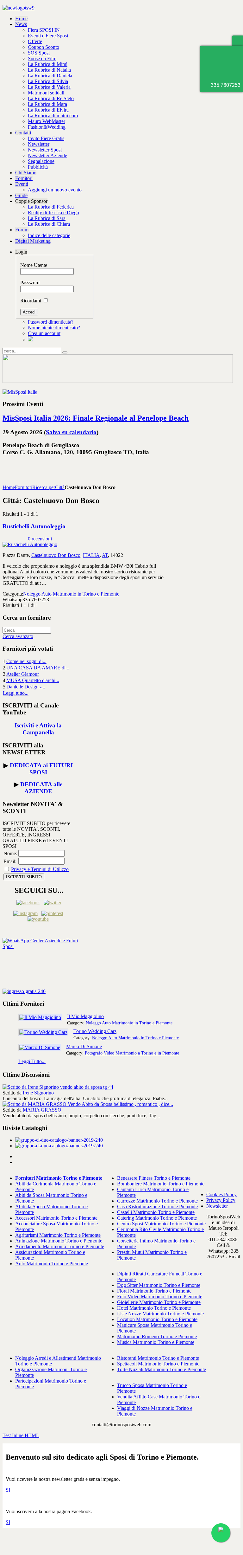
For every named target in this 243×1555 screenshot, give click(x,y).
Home (9, 487)
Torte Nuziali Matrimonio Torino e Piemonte (161, 1369)
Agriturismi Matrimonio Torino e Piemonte (58, 1235)
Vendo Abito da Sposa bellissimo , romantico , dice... (120, 1104)
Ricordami (30, 300)
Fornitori (23, 487)
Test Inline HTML (21, 1435)
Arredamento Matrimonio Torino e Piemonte (59, 1246)
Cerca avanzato (18, 636)
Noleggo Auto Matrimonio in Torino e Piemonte (71, 594)
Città (60, 487)
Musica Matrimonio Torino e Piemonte (155, 1342)
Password (30, 282)
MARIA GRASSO (42, 1110)
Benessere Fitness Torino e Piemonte (153, 1178)
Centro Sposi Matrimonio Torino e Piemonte (161, 1223)
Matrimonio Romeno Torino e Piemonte (157, 1336)
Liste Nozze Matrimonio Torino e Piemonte (160, 1313)
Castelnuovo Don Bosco (55, 555)
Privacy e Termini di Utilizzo (40, 869)
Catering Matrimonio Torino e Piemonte (157, 1218)
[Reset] (64, 352)
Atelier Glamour (22, 674)
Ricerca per (43, 487)
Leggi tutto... (15, 693)
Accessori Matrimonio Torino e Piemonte (56, 1218)
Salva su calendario (71, 432)
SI (8, 1490)
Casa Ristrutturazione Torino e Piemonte (157, 1206)
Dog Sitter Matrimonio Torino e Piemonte (158, 1285)
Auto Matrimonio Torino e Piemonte (51, 1263)
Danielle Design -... (25, 686)
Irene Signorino (38, 1092)
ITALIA (91, 555)
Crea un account (44, 333)
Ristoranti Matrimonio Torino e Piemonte (158, 1358)
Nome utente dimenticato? (54, 327)
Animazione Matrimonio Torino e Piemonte (58, 1240)
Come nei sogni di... (26, 661)
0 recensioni (40, 538)
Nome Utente (33, 265)
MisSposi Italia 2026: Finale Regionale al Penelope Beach (96, 418)
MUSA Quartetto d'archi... (32, 680)
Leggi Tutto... (32, 1061)
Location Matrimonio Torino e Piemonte (157, 1319)
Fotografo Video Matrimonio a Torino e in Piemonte (132, 1052)
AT (105, 555)
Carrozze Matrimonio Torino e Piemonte (157, 1200)
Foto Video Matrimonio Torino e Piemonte (159, 1296)
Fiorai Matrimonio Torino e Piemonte (154, 1291)
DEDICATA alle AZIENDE (41, 788)
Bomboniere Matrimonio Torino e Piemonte (160, 1183)
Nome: (10, 853)
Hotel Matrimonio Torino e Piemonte (154, 1308)
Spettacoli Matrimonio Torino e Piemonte (158, 1363)
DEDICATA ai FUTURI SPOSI (41, 769)
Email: (9, 861)
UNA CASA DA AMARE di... (37, 667)
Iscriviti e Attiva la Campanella (38, 729)
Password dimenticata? (50, 322)
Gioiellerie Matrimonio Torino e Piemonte (159, 1302)
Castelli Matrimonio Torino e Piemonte (156, 1212)
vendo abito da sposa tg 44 (86, 1087)
